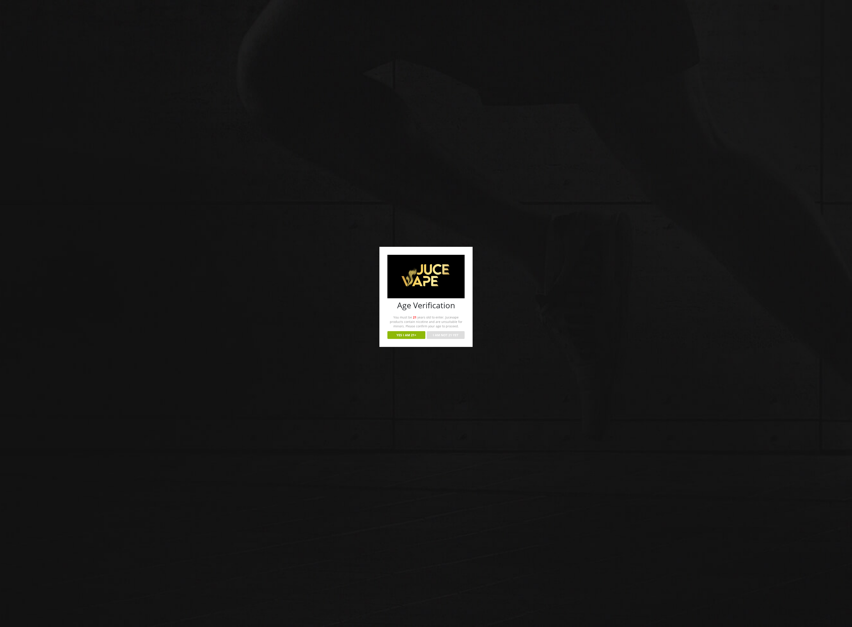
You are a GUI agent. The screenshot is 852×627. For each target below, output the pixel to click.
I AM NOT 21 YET (445, 335)
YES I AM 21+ (406, 335)
